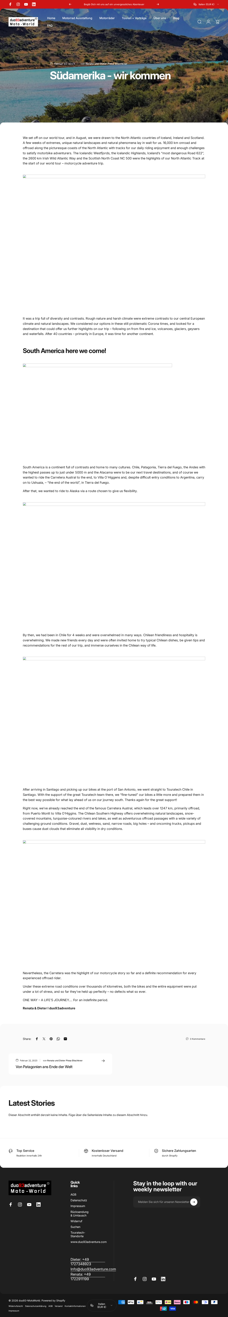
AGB (73, 1194)
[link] (88, 1276)
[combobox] (206, 4)
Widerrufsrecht (16, 1306)
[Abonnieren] (193, 1202)
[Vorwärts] (158, 4)
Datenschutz (79, 1200)
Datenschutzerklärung (35, 1306)
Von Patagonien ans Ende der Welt (44, 1066)
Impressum (78, 1206)
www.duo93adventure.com (89, 1242)
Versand (59, 1306)
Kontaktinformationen (75, 1306)
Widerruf (76, 1221)
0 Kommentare (197, 1039)
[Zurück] (70, 4)
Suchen (75, 1227)
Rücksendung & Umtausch (80, 1213)
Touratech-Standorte (78, 1234)
